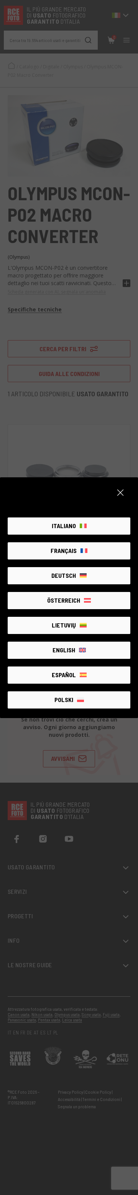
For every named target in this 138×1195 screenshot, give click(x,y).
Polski (63, 699)
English (64, 649)
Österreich (63, 600)
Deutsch (63, 575)
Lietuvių (64, 625)
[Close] (120, 492)
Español (64, 674)
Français (64, 550)
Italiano (64, 525)
